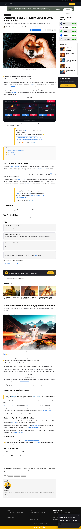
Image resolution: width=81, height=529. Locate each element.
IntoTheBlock (28, 183)
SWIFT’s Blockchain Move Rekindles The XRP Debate (70, 54)
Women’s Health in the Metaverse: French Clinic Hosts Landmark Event (18, 266)
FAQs (9, 157)
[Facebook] (62, 0)
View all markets (14, 101)
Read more (6, 496)
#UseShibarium (19, 139)
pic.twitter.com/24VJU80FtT (37, 139)
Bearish (68, 520)
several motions (35, 425)
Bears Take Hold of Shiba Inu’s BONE (16, 150)
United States (17, 475)
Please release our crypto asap (33, 405)
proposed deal (14, 408)
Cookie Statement (33, 517)
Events (11, 0)
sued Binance (37, 442)
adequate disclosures (33, 427)
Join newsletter (23, 0)
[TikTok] (60, 0)
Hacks (54, 517)
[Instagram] (67, 0)
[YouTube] (64, 0)
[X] (69, 0)
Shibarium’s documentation (15, 166)
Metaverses (55, 519)
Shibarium (33, 84)
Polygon (35, 255)
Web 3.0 (69, 512)
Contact (14, 0)
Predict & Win (51, 101)
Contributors (20, 512)
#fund (29, 193)
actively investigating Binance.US (32, 440)
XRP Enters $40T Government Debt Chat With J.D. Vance (71, 60)
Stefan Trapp (36, 26)
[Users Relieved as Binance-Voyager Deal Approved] (8, 488)
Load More (29, 502)
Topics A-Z (42, 512)
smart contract (14, 92)
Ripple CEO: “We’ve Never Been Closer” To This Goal (71, 66)
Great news (11, 397)
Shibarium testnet (24, 209)
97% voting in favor (47, 410)
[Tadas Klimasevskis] (4, 27)
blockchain (46, 90)
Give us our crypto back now (10, 405)
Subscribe (50, 272)
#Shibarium (27, 130)
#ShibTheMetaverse (33, 136)
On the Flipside (11, 152)
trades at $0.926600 (21, 179)
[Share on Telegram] (52, 30)
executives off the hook (18, 432)
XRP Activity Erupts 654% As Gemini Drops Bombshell (71, 49)
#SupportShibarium (27, 139)
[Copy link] (55, 30)
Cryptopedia (36, 512)
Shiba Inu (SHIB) (7, 74)
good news (13, 396)
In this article (7, 147)
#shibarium (28, 191)
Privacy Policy (41, 517)
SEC (61, 512)
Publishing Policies (10, 517)
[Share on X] (45, 30)
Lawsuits (65, 512)
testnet (41, 89)
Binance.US (10, 475)
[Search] (67, 4)
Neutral (75, 520)
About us (6, 0)
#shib (32, 137)
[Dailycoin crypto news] (10, 4)
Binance (35, 369)
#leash (38, 137)
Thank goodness (36, 396)
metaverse (15, 462)
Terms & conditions (34, 519)
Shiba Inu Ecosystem (42, 168)
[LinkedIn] (65, 0)
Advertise (18, 0)
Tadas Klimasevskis (14, 26)
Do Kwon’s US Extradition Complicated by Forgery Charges (16, 263)
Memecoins (21, 278)
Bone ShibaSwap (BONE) (12, 278)
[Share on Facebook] (48, 30)
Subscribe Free (68, 85)
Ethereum (13, 86)
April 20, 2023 (31, 200)
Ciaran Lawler (28, 26)
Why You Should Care (12, 154)
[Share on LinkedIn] (50, 30)
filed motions (14, 422)
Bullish (62, 520)
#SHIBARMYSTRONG (20, 137)
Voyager (23, 475)
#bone (35, 137)
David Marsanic (7, 312)
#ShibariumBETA (19, 136)
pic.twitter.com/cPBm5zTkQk (22, 197)
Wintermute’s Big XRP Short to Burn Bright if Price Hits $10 (70, 72)
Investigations (56, 512)
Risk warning (48, 517)
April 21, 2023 (33, 142)
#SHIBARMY (28, 137)
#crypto (41, 137)
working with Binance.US (20, 384)
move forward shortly (24, 381)
